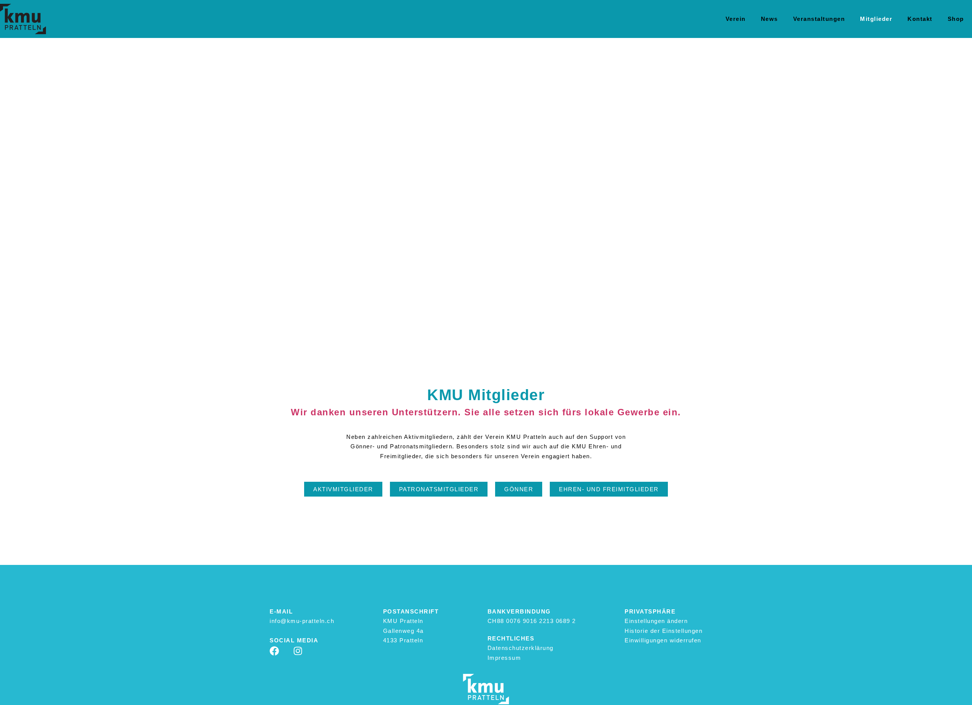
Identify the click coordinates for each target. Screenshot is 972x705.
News (769, 19)
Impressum (504, 658)
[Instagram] (298, 651)
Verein (736, 19)
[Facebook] (274, 651)
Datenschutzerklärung (521, 648)
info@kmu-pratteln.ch (302, 621)
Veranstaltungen (819, 19)
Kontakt (920, 19)
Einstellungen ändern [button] (656, 621)
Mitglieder (876, 19)
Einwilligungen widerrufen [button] (663, 640)
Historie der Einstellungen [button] (663, 631)
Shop (956, 19)
